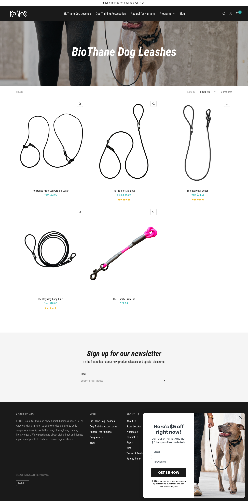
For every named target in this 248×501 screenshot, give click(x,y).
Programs (165, 13)
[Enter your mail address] (163, 380)
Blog (182, 13)
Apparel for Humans (143, 13)
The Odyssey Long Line (50, 299)
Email (83, 374)
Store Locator (134, 426)
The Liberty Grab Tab (124, 299)
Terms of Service (136, 453)
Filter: (19, 91)
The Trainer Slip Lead (123, 190)
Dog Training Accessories (111, 13)
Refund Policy (134, 458)
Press (130, 442)
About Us (131, 421)
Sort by (191, 91)
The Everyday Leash (198, 190)
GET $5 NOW (168, 472)
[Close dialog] (240, 417)
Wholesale (132, 432)
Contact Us (132, 437)
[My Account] (230, 13)
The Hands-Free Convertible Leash (50, 190)
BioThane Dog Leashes (77, 13)
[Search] (224, 13)
